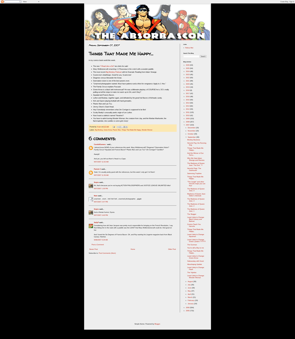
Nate (95, 196)
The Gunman (192, 245)
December (192, 128)
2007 (188, 125)
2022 (188, 78)
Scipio (96, 182)
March (190, 297)
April (189, 294)
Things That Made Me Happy (131, 130)
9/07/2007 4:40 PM (101, 215)
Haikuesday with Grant (195, 261)
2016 (188, 96)
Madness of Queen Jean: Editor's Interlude (196, 195)
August (190, 281)
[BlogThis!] (120, 127)
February (191, 300)
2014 (188, 103)
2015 (188, 100)
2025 (188, 68)
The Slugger (191, 214)
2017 (188, 93)
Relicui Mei (189, 48)
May (189, 291)
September (192, 137)
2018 (188, 90)
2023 (188, 74)
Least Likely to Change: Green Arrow (195, 257)
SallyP (96, 222)
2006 (188, 307)
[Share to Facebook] (124, 127)
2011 (188, 112)
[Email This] (118, 127)
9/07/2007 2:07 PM (101, 202)
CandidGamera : (100, 144)
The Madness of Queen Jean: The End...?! (196, 164)
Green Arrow (108, 130)
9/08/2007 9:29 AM (101, 240)
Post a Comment (98, 244)
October (191, 134)
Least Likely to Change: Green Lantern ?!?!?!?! (196, 240)
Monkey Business (193, 140)
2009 (188, 118)
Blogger (157, 324)
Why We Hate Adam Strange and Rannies (195, 159)
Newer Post (93, 249)
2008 (188, 122)
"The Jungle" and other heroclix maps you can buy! (196, 184)
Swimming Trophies (194, 173)
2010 (188, 115)
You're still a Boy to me (195, 248)
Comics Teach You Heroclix (194, 225)
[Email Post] (113, 127)
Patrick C (97, 169)
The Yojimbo (191, 272)
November (192, 131)
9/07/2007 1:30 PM (101, 188)
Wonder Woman (147, 130)
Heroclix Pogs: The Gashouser (194, 169)
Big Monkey (99, 130)
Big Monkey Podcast (114, 72)
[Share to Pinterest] (126, 127)
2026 (188, 65)
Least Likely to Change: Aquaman (195, 235)
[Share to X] (122, 127)
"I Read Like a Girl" (107, 66)
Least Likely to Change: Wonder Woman (195, 276)
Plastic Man (117, 130)
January (191, 304)
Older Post (172, 249)
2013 (188, 106)
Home (133, 249)
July (189, 285)
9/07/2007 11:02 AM (101, 162)
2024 (188, 71)
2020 (188, 84)
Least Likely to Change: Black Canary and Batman (195, 219)
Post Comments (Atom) (107, 253)
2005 (188, 311)
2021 (188, 81)
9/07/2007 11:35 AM (101, 175)
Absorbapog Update (194, 264)
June (190, 288)
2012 (188, 109)
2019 (188, 87)
